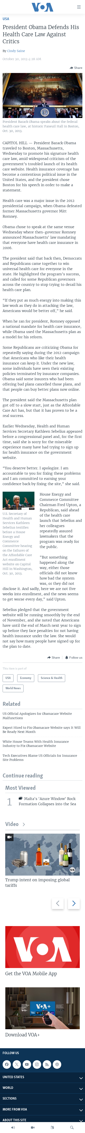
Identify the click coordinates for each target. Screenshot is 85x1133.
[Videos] (32, 1127)
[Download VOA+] (42, 1008)
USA (6, 19)
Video (12, 825)
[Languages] (52, 1127)
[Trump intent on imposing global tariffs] (42, 855)
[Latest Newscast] (13, 1127)
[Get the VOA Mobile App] (42, 947)
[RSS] (47, 1064)
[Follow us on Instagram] (37, 1064)
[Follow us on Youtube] (27, 1064)
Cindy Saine (16, 51)
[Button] (76, 68)
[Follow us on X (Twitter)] (17, 1064)
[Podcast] (57, 1064)
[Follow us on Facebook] (7, 1064)
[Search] (71, 1127)
